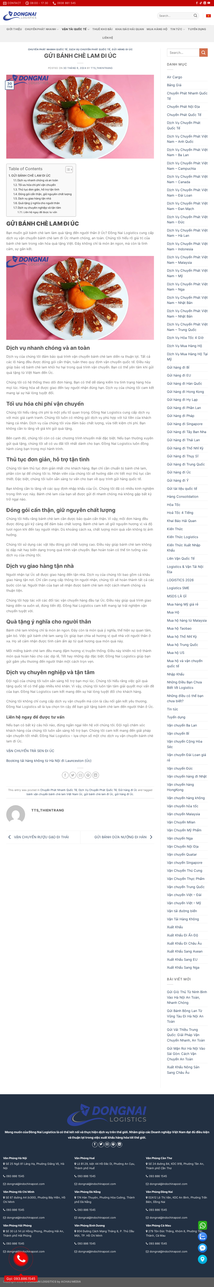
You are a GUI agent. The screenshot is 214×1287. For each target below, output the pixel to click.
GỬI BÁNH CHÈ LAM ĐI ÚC (31, 175)
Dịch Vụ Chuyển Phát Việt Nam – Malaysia (187, 260)
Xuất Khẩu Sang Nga (183, 967)
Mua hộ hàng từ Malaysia (187, 620)
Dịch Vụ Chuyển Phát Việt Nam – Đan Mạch (187, 206)
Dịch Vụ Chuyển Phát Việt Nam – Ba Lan (187, 152)
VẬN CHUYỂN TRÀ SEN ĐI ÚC (30, 751)
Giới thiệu (14, 29)
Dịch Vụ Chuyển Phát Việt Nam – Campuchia (187, 166)
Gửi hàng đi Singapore (185, 424)
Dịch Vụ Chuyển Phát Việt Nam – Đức (187, 219)
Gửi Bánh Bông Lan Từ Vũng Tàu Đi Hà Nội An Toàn (185, 1016)
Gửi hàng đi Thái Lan (183, 440)
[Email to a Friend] (80, 775)
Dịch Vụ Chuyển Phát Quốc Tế (89, 49)
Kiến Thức (175, 529)
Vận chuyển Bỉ (178, 733)
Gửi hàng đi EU (179, 375)
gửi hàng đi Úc (124, 794)
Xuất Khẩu (175, 927)
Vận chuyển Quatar (182, 854)
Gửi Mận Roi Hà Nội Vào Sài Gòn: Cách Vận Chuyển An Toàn (186, 1053)
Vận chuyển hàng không (186, 798)
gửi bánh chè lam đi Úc (98, 794)
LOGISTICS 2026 (180, 580)
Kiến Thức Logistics (182, 537)
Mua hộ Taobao (179, 628)
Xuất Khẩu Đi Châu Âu (184, 943)
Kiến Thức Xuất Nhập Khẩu (183, 548)
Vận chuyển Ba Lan (182, 725)
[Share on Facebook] (65, 775)
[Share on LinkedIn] (95, 775)
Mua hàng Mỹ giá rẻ (182, 604)
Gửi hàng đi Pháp (180, 416)
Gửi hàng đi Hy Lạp (182, 399)
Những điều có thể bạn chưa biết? (185, 698)
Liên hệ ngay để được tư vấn (40, 212)
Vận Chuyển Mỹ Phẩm (184, 830)
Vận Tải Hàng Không (183, 919)
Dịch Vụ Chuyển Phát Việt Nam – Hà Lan (187, 233)
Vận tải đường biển (182, 911)
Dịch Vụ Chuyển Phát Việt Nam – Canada (187, 179)
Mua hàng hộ (157, 29)
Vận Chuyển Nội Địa (183, 846)
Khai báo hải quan (129, 29)
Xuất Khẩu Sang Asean (185, 951)
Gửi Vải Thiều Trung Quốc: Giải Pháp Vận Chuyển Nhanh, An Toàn (186, 1034)
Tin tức (176, 29)
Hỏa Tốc (173, 505)
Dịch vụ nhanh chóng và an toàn (37, 180)
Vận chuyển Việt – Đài (184, 895)
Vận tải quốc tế (74, 29)
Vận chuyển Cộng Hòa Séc (184, 744)
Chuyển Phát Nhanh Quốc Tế (48, 49)
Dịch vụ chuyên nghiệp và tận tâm (39, 207)
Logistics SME (178, 588)
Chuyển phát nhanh (40, 29)
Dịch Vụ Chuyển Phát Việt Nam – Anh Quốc (187, 139)
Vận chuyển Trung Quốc (186, 887)
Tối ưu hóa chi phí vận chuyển (37, 184)
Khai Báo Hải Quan (181, 521)
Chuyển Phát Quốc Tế (184, 115)
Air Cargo (174, 77)
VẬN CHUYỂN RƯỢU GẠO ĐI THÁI (41, 837)
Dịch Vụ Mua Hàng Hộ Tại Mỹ (187, 356)
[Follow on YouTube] (209, 3)
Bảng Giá (174, 85)
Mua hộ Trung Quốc (182, 645)
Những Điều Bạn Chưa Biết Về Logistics (184, 685)
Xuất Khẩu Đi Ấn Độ (182, 935)
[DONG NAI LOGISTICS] (20, 16)
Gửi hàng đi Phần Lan (184, 408)
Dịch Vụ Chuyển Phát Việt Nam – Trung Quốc (187, 327)
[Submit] (195, 15)
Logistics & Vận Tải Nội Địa (185, 569)
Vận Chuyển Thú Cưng (184, 870)
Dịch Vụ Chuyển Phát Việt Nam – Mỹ (187, 273)
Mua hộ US (175, 653)
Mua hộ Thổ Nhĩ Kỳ (182, 636)
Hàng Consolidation (182, 496)
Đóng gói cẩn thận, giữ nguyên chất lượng (45, 194)
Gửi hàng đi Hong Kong (185, 392)
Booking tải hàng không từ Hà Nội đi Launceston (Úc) (49, 761)
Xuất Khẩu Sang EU (182, 959)
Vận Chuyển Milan (181, 822)
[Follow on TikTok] (201, 3)
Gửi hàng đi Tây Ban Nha (186, 432)
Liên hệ (107, 37)
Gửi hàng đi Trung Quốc (186, 464)
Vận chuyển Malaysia (183, 814)
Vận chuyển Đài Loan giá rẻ (186, 757)
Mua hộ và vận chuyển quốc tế (185, 663)
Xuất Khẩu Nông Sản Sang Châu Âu (183, 1070)
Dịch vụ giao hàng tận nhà (34, 198)
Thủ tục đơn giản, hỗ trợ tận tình (38, 189)
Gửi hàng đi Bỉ (178, 367)
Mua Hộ (173, 612)
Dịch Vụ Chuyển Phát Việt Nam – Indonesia (187, 246)
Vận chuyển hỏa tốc (182, 806)
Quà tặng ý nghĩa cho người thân (39, 203)
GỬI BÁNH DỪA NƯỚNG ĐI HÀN (121, 837)
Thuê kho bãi (102, 29)
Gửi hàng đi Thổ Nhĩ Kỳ (185, 448)
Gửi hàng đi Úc (122, 49)
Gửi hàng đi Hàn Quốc (184, 383)
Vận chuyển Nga (180, 838)
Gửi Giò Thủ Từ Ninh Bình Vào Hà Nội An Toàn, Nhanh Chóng (187, 997)
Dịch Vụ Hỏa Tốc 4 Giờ (185, 338)
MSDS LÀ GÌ (176, 596)
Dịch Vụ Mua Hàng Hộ (184, 346)
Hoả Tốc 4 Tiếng (180, 512)
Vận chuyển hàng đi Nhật (187, 776)
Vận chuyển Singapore (184, 862)
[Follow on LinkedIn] (205, 3)
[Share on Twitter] (72, 775)
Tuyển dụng (197, 29)
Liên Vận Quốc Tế (181, 558)
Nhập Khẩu (175, 674)
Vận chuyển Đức (180, 768)
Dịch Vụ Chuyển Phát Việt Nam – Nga (187, 287)
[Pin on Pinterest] (87, 775)
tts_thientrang (101, 68)
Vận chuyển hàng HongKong (180, 787)
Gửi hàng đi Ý (178, 480)
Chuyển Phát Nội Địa (183, 106)
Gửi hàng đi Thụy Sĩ (182, 456)
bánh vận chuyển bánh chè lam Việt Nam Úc (54, 794)
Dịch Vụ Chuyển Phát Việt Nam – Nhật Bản (187, 300)
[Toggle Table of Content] (67, 169)
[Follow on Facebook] (197, 3)
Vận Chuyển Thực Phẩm (186, 879)
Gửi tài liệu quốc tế (182, 488)
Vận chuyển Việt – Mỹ (184, 903)
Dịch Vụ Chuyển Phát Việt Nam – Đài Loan (187, 192)
